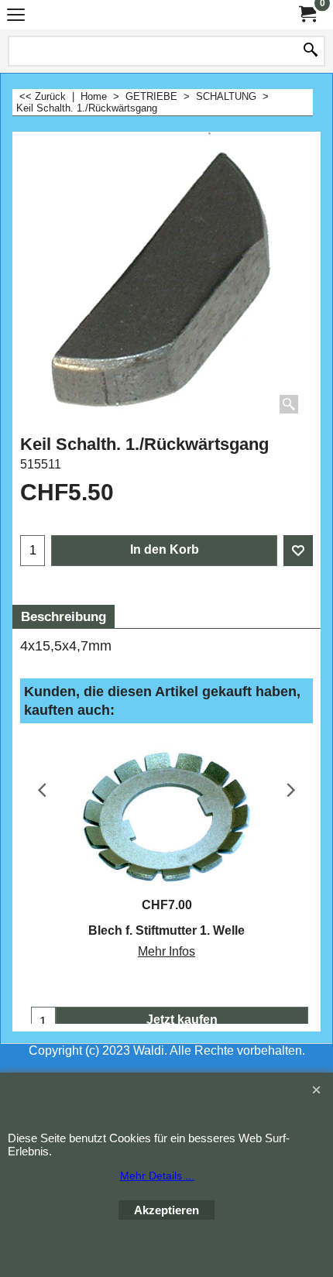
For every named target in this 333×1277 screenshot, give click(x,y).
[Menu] (16, 16)
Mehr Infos (166, 951)
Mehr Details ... (157, 1175)
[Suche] (311, 51)
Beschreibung (63, 616)
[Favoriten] (298, 550)
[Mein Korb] (306, 14)
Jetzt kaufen (182, 1019)
